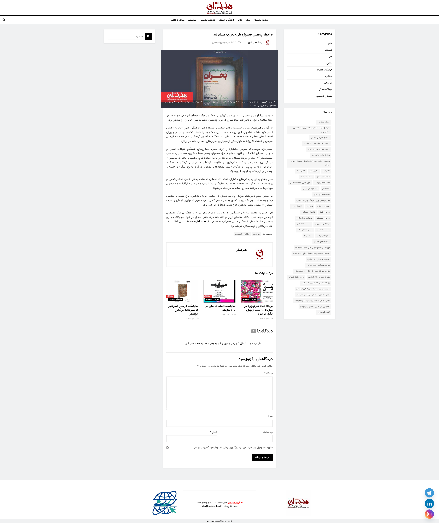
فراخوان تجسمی (242, 234)
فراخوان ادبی (297, 206)
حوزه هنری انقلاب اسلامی (300, 182)
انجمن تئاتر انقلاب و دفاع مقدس (317, 143)
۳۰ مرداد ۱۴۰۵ (265, 318)
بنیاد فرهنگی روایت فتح (320, 155)
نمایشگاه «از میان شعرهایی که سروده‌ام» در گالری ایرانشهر (183, 310)
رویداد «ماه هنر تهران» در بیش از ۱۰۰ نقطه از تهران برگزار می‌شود (259, 310)
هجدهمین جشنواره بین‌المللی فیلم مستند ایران (311, 253)
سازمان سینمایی (323, 206)
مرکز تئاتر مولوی (323, 235)
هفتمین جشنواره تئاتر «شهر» (318, 259)
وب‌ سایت (268, 432)
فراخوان (256, 234)
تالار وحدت (301, 170)
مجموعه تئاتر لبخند (305, 230)
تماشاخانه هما (306, 176)
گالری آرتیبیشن (324, 312)
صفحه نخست (261, 20)
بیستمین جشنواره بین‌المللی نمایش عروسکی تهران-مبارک (310, 163)
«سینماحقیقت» (324, 122)
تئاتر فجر (326, 170)
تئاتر (240, 20)
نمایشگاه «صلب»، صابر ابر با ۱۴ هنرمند (220, 308)
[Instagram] (429, 514)
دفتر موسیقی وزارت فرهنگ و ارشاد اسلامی (313, 200)
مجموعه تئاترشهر (323, 230)
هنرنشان (231, 502)
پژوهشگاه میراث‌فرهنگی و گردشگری (316, 282)
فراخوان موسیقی (323, 218)
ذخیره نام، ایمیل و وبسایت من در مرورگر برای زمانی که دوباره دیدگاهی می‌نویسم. (233, 447)
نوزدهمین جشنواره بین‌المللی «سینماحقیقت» (312, 247)
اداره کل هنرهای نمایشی (320, 137)
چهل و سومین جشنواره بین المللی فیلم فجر (313, 288)
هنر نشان (252, 42)
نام (270, 417)
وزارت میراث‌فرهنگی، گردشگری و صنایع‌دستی (312, 271)
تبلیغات (328, 50)
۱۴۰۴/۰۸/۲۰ (235, 42)
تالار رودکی (314, 170)
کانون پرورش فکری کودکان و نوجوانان (315, 306)
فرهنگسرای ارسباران (304, 218)
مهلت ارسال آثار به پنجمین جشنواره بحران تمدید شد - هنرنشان (219, 343)
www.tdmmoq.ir (200, 221)
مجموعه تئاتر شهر (304, 224)
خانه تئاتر (326, 188)
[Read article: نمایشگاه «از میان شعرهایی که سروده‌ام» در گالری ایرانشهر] (182, 291)
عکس (329, 63)
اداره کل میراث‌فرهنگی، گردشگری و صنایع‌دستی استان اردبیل (311, 129)
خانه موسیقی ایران (310, 188)
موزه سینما (308, 235)
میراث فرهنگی (178, 20)
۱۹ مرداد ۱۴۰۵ (191, 318)
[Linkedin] (429, 503)
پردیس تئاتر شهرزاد (296, 277)
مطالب (328, 76)
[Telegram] (429, 492)
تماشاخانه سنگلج (323, 176)
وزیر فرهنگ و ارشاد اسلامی (319, 277)
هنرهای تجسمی (207, 20)
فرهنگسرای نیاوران (322, 224)
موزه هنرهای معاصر (322, 241)
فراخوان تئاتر (325, 212)
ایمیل (213, 432)
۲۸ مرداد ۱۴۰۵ (228, 314)
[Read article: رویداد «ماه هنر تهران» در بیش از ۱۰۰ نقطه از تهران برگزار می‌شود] (257, 291)
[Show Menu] (434, 20)
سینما (248, 20)
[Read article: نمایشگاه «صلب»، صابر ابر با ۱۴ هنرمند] (220, 291)
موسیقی (192, 20)
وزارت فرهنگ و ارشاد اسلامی (318, 265)
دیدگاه (268, 373)
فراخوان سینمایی (308, 212)
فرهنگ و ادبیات (226, 20)
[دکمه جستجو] (4, 20)
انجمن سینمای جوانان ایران (319, 149)
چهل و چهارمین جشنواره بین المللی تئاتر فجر (312, 300)
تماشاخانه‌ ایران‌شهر (322, 182)
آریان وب (210, 521)
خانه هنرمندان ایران (322, 194)
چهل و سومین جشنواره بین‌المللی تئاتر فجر (313, 294)
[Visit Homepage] (219, 8)
